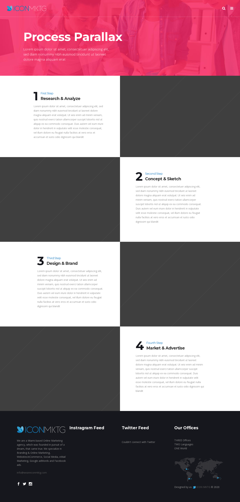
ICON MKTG (203, 487)
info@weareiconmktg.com (32, 472)
